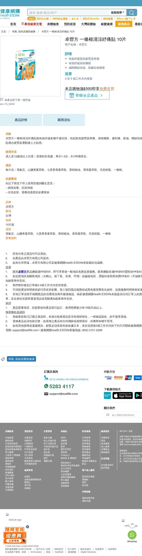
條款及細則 (85, 548)
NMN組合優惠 (60, 18)
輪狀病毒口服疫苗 (32, 460)
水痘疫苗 (28, 457)
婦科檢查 (9, 440)
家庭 (48, 551)
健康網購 (72, 551)
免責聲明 (112, 548)
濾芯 (46, 457)
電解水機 (48, 460)
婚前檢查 (9, 457)
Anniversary (36, 551)
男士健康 (9, 451)
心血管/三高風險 (12, 454)
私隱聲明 (99, 548)
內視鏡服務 (10, 466)
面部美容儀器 (88, 476)
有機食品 (105, 449)
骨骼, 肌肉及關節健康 (21, 359)
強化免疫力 (66, 462)
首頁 (13, 24)
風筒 (84, 482)
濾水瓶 (47, 451)
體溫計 (27, 482)
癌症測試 (9, 469)
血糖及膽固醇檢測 (32, 479)
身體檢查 (105, 437)
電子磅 (27, 485)
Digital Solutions (88, 551)
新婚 (24, 551)
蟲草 (63, 446)
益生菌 (64, 443)
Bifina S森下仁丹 (126, 18)
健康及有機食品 (89, 460)
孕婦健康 (65, 485)
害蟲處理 (86, 457)
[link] (13, 519)
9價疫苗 (28, 440)
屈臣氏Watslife (91, 18)
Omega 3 (65, 454)
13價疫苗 (28, 446)
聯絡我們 (59, 548)
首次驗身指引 (107, 464)
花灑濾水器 (49, 454)
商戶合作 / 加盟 (43, 548)
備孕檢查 (9, 460)
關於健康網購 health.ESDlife (18, 548)
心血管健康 (66, 474)
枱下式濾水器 (50, 443)
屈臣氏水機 (43, 18)
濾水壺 (47, 449)
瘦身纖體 (65, 471)
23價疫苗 (28, 443)
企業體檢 (9, 489)
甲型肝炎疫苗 (30, 449)
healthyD (59, 551)
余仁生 (75, 18)
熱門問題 (105, 467)
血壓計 (27, 476)
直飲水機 (48, 437)
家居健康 (105, 443)
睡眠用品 (86, 454)
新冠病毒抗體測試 (13, 446)
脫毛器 (85, 485)
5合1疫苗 (28, 451)
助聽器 (27, 487)
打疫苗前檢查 (11, 443)
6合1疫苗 (28, 454)
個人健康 (105, 446)
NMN (63, 437)
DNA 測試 (9, 475)
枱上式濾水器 (50, 440)
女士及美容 (66, 468)
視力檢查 (9, 478)
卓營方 (83, 44)
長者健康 (86, 449)
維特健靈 (108, 18)
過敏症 (8, 463)
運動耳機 (86, 500)
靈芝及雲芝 (66, 449)
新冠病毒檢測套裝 (13, 449)
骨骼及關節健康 (68, 476)
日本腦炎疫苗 (30, 463)
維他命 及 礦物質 (68, 457)
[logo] (10, 19)
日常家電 (86, 437)
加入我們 (72, 548)
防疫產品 (86, 451)
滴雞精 (64, 440)
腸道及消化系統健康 (70, 465)
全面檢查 (9, 437)
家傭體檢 (9, 472)
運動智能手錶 (88, 497)
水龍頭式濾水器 (51, 446)
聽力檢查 (9, 481)
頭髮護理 (65, 482)
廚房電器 (86, 443)
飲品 (84, 463)
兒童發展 (9, 486)
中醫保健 (9, 483)
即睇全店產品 (87, 95)
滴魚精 (64, 451)
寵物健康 (86, 446)
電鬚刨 (85, 479)
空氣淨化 (86, 440)
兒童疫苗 (28, 437)
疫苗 (103, 440)
